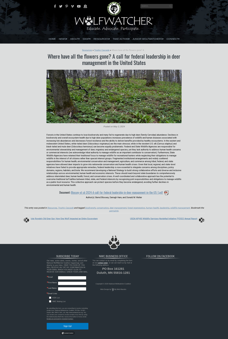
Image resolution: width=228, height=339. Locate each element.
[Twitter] (60, 6)
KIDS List (56, 298)
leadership (164, 208)
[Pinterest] (66, 6)
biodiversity (90, 208)
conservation (103, 208)
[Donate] (85, 6)
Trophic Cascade (65, 208)
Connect (172, 39)
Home (52, 39)
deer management (118, 208)
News (62, 39)
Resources (101, 39)
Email (50, 277)
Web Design (104, 289)
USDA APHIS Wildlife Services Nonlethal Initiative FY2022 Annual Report (163, 218)
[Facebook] (55, 6)
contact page (103, 263)
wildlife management (180, 208)
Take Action (120, 39)
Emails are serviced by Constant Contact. (60, 319)
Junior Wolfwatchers (147, 39)
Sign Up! (67, 326)
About (74, 39)
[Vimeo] (72, 6)
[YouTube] (79, 6)
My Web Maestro (120, 289)
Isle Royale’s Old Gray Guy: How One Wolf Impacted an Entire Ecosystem (64, 218)
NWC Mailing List (59, 301)
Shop (86, 39)
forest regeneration (136, 208)
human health (152, 208)
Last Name (52, 288)
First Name (52, 283)
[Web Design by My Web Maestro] (113, 289)
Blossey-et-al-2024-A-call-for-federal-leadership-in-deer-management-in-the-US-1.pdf (117, 192)
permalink (113, 211)
